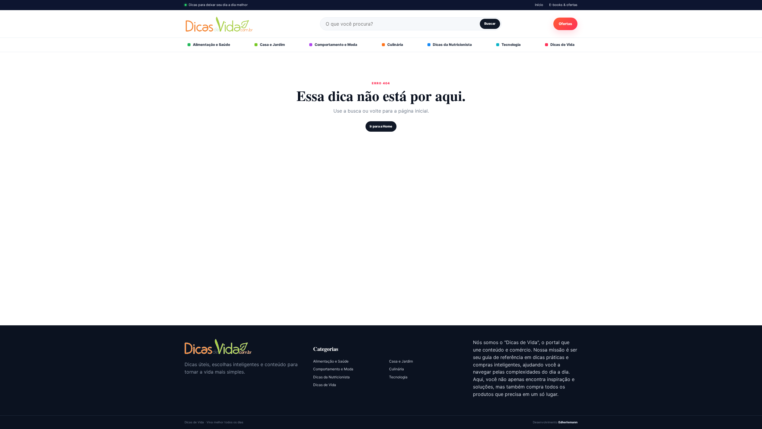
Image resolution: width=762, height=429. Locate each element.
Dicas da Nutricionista (452, 44)
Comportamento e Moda (336, 44)
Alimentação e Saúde (211, 44)
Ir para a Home (381, 126)
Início (539, 5)
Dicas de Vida (562, 44)
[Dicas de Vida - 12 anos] (218, 346)
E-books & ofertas (563, 5)
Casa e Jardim (272, 44)
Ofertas (565, 23)
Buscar (490, 23)
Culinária (395, 44)
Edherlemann (567, 422)
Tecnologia (511, 44)
